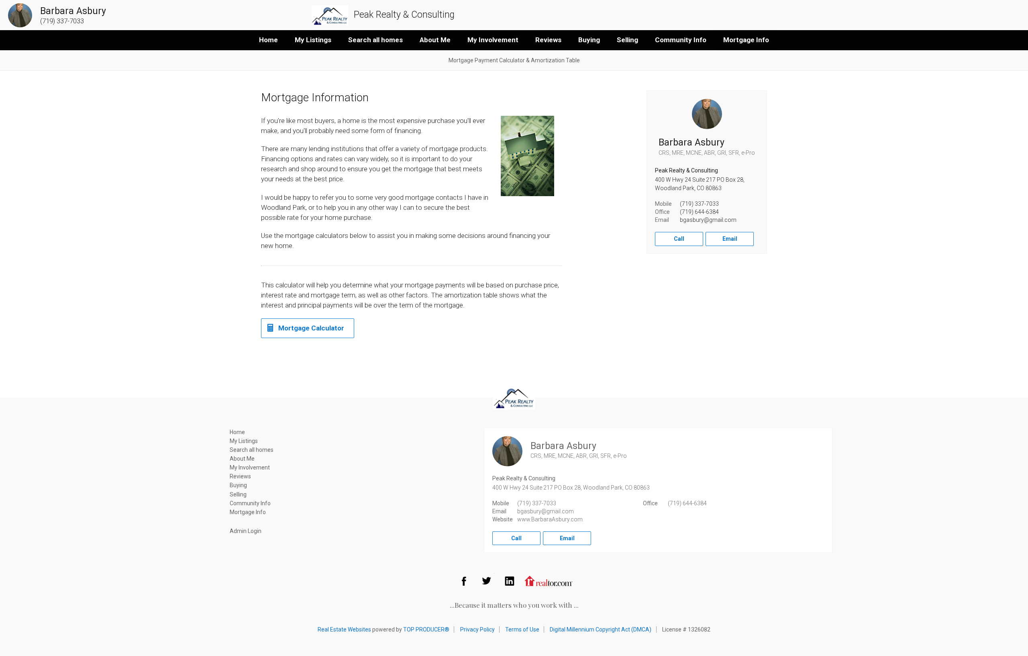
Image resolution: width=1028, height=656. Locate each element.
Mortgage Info (746, 40)
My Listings (313, 40)
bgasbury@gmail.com (708, 220)
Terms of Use (522, 629)
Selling (627, 40)
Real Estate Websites (344, 629)
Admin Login (245, 531)
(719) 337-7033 (699, 204)
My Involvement (492, 40)
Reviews (548, 40)
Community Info (680, 40)
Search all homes (375, 40)
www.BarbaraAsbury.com (550, 519)
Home (268, 40)
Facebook (464, 581)
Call (679, 239)
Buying (589, 40)
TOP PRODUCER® (426, 629)
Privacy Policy (477, 629)
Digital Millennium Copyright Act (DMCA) (600, 629)
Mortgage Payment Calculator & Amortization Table (514, 60)
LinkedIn (510, 581)
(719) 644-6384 (699, 212)
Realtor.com (548, 581)
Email (729, 239)
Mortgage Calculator (311, 328)
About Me (435, 40)
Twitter (487, 581)
